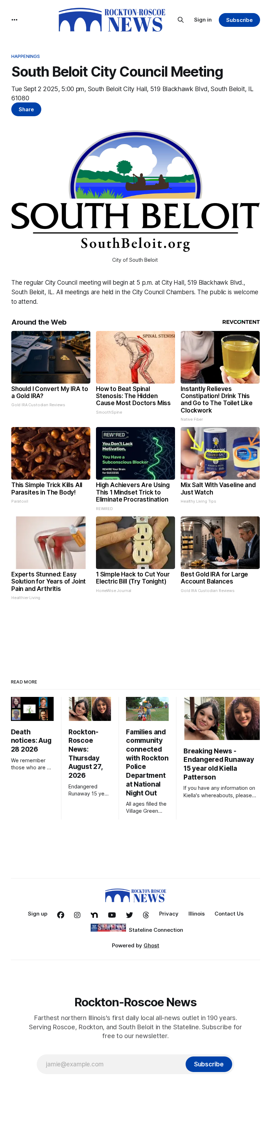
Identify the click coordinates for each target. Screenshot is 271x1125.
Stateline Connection (156, 929)
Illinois (196, 913)
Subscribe (239, 20)
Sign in (203, 19)
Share (26, 109)
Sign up (37, 913)
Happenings (25, 56)
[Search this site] (180, 19)
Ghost (151, 945)
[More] (14, 19)
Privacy (169, 913)
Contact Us (229, 913)
